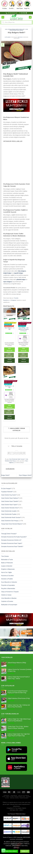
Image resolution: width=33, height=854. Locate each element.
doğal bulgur (7, 273)
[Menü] (2, 17)
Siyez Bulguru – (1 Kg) (9, 328)
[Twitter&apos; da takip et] (23, 13)
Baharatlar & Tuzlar (7, 559)
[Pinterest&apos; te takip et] (26, 13)
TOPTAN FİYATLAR (9, 360)
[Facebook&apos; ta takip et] (19, 13)
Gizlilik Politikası (23, 795)
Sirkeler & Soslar (6, 595)
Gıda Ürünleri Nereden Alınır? (10, 508)
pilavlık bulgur (21, 279)
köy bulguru (22, 271)
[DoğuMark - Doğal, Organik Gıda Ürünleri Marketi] (16, 17)
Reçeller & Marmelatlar (8, 588)
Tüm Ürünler (5, 556)
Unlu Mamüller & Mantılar (8, 598)
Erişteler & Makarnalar (8, 569)
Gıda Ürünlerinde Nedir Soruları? (15, 29)
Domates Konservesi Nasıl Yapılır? (11, 543)
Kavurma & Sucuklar (7, 575)
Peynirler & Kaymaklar (8, 585)
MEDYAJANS (26, 837)
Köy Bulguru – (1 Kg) (9, 386)
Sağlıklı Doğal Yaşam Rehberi (19, 798)
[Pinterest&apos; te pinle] (21, 453)
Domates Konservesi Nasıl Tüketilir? (12, 546)
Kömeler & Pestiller (7, 579)
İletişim (28, 796)
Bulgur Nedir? (5, 475)
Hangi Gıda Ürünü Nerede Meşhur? (12, 524)
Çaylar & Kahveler (6, 566)
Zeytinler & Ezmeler (7, 601)
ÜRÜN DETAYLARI (9, 355)
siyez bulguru (7, 281)
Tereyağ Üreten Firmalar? (9, 533)
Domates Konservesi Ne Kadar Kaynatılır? (14, 537)
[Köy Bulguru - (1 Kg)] (9, 372)
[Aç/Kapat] (8, 446)
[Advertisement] (16, 162)
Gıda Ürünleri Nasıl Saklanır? (10, 498)
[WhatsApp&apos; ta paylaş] (8, 453)
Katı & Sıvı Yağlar (6, 572)
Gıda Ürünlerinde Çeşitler (9, 511)
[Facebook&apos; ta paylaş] (11, 453)
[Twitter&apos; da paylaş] (15, 453)
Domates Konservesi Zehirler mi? (11, 540)
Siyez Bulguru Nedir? (25, 475)
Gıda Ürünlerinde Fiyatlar (8, 514)
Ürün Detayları (9, 349)
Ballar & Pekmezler (7, 562)
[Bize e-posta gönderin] (24, 13)
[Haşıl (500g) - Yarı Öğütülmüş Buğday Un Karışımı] (23, 314)
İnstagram (13, 300)
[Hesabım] (30, 17)
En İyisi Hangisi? (6, 488)
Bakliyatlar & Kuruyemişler (9, 604)
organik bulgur (18, 273)
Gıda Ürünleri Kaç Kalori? (9, 495)
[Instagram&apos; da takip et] (21, 13)
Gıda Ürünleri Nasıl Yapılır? (9, 504)
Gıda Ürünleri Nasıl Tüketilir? (10, 501)
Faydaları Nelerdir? (7, 491)
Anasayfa (6, 795)
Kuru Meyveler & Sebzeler (9, 582)
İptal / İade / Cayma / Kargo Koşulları (13, 796)
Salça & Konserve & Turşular (10, 591)
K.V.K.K (7, 798)
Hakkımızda (13, 795)
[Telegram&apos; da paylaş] (24, 453)
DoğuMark (8, 37)
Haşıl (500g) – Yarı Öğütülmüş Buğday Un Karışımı (23, 329)
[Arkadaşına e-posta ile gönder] (18, 453)
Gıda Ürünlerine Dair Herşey (19, 30)
